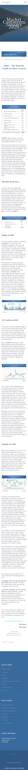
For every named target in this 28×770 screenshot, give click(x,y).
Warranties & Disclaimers (8, 705)
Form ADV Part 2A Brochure (8, 708)
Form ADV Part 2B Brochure (8, 711)
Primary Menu (25, 2)
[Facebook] (2, 642)
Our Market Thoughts (7, 687)
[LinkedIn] (11, 642)
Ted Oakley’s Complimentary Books (10, 681)
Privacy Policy (5, 717)
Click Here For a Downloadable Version (14, 59)
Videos (4, 684)
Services (4, 675)
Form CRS (4, 714)
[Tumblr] (8, 642)
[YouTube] (16, 754)
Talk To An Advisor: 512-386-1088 (15, 768)
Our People (4, 678)
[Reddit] (13, 642)
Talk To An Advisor (6, 669)
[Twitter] (4, 642)
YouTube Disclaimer (7, 723)
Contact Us (4, 690)
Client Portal (5, 672)
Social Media (5, 720)
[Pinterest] (6, 642)
